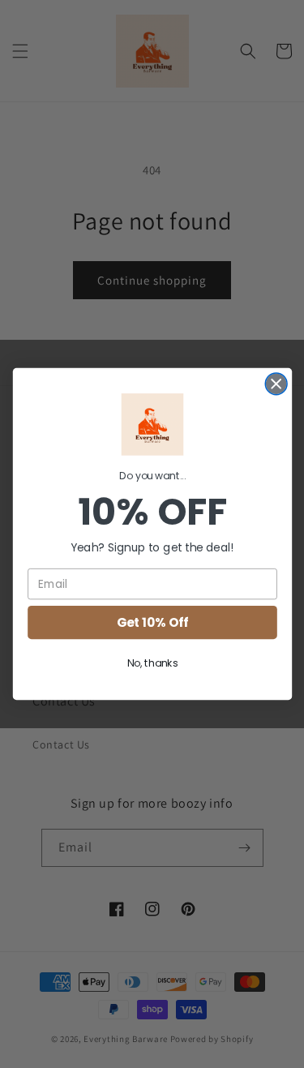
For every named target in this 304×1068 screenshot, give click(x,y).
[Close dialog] (276, 384)
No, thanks (152, 663)
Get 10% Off (152, 621)
